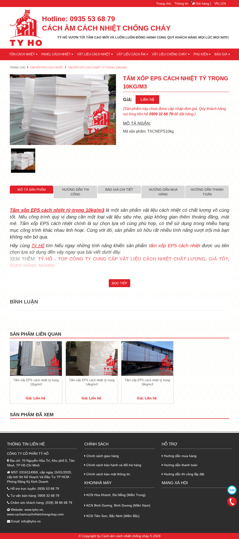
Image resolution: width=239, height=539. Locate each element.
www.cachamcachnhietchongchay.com (35, 514)
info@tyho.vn (31, 521)
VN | (217, 3)
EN (223, 3)
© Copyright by (90, 536)
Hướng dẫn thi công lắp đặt (183, 474)
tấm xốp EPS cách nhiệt (175, 245)
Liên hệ (147, 99)
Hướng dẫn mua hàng (180, 456)
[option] (63, 109)
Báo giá (221, 54)
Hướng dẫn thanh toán (180, 465)
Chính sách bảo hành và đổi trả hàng (113, 465)
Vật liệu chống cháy (170, 54)
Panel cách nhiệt (56, 54)
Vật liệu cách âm (131, 54)
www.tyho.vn (34, 509)
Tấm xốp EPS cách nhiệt (46, 67)
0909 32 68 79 (48, 495)
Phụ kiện (201, 54)
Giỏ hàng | (202, 3)
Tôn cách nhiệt (22, 54)
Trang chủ (17, 67)
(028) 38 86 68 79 (59, 502)
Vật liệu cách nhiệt (94, 54)
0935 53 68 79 (92, 18)
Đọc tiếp (119, 283)
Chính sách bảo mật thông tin (107, 474)
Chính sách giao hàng (102, 456)
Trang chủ (163, 3)
